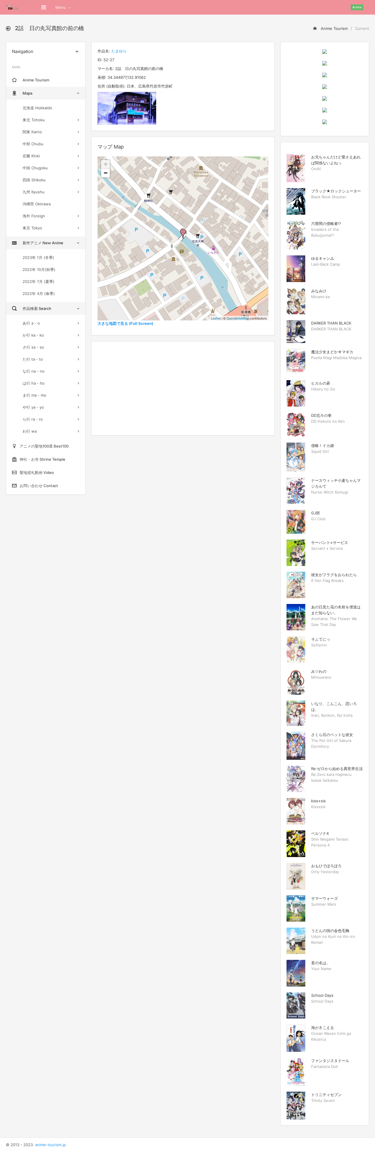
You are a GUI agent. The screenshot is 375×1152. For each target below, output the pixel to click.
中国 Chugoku (35, 167)
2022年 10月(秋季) (39, 269)
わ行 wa (30, 431)
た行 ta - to (33, 359)
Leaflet (216, 318)
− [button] (106, 173)
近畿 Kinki (31, 155)
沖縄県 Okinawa (37, 204)
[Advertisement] (183, 388)
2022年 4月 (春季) (39, 293)
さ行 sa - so (33, 347)
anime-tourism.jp (50, 1144)
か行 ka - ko (33, 335)
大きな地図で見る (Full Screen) (125, 323)
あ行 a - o (31, 323)
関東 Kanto (32, 131)
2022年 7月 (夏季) (38, 281)
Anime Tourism (334, 28)
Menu (60, 7)
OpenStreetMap (237, 318)
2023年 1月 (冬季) (38, 257)
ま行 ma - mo (34, 395)
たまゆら (119, 51)
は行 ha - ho (34, 383)
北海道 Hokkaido (37, 107)
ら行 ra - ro (33, 419)
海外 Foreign (34, 216)
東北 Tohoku (34, 119)
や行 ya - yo (33, 407)
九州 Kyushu (34, 192)
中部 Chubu (33, 143)
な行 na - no (34, 371)
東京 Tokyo (32, 228)
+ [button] (106, 164)
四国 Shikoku (34, 180)
